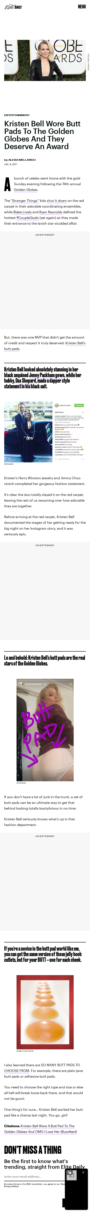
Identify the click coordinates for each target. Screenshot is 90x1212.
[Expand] (69, 1172)
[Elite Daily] (13, 6)
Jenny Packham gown (46, 375)
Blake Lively (22, 212)
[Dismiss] (83, 1172)
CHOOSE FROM (16, 1071)
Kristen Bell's (75, 343)
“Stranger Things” (25, 200)
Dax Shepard (25, 380)
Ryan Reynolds (50, 212)
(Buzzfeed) (68, 1132)
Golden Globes (25, 190)
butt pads (11, 349)
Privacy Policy (11, 1186)
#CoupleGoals (28, 218)
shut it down (57, 200)
